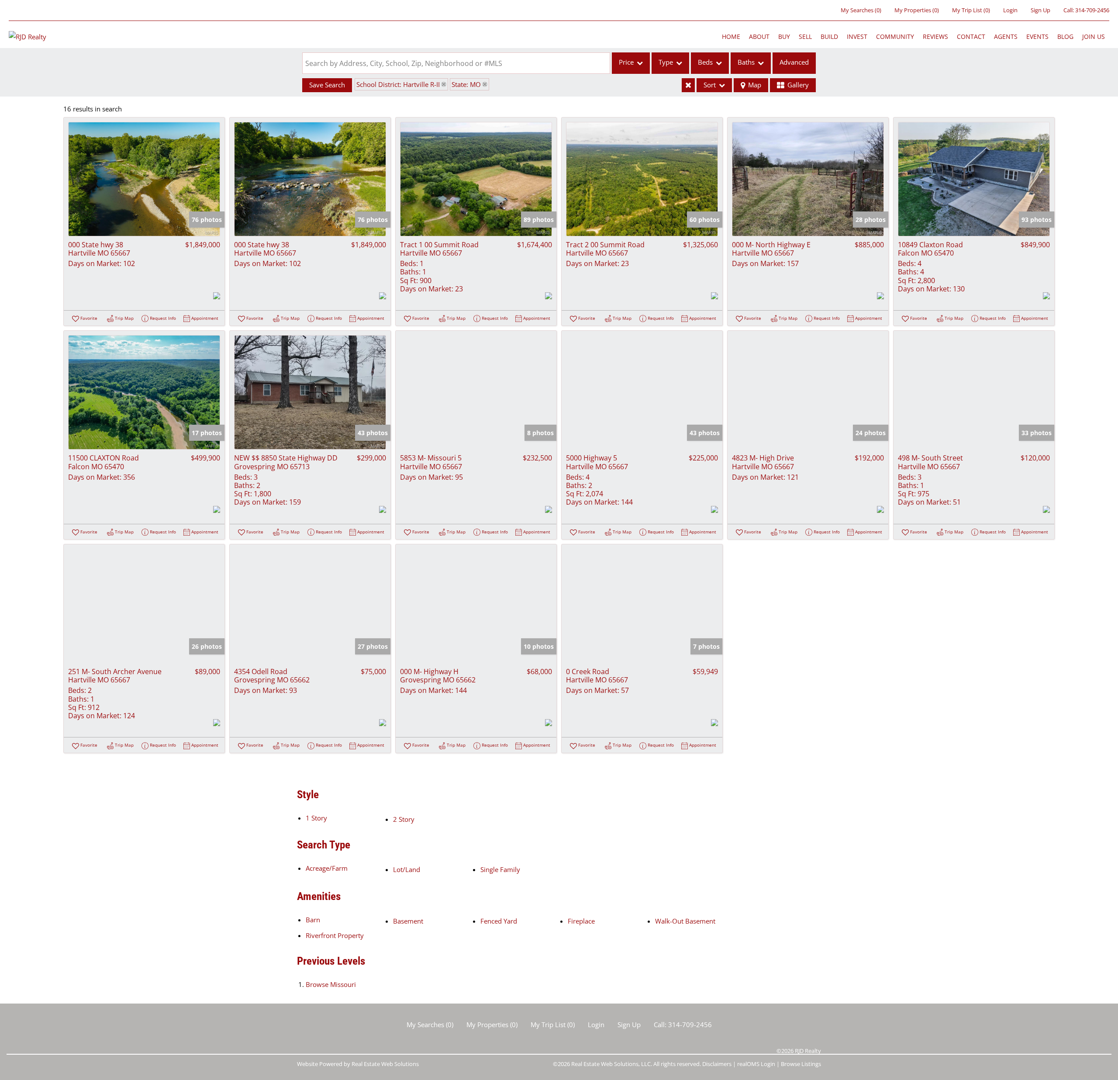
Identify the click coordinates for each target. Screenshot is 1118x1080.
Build (829, 36)
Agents (1006, 36)
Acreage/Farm (327, 868)
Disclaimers (717, 1064)
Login (1010, 10)
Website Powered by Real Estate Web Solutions (358, 1064)
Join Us (1093, 36)
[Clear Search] (688, 85)
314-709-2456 (1092, 10)
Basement (408, 921)
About (759, 36)
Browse (331, 984)
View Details (144, 179)
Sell (805, 36)
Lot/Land (406, 869)
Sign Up (1040, 10)
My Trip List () (971, 10)
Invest (857, 36)
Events (1037, 36)
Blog (1065, 36)
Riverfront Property (335, 935)
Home (731, 36)
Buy (784, 36)
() (861, 10)
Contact (971, 36)
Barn (313, 919)
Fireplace (581, 921)
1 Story (316, 817)
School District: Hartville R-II (398, 84)
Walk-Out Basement (685, 921)
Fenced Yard (498, 921)
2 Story (403, 819)
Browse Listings (801, 1064)
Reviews (935, 36)
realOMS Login (756, 1064)
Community (895, 36)
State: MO (466, 84)
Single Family (500, 869)
